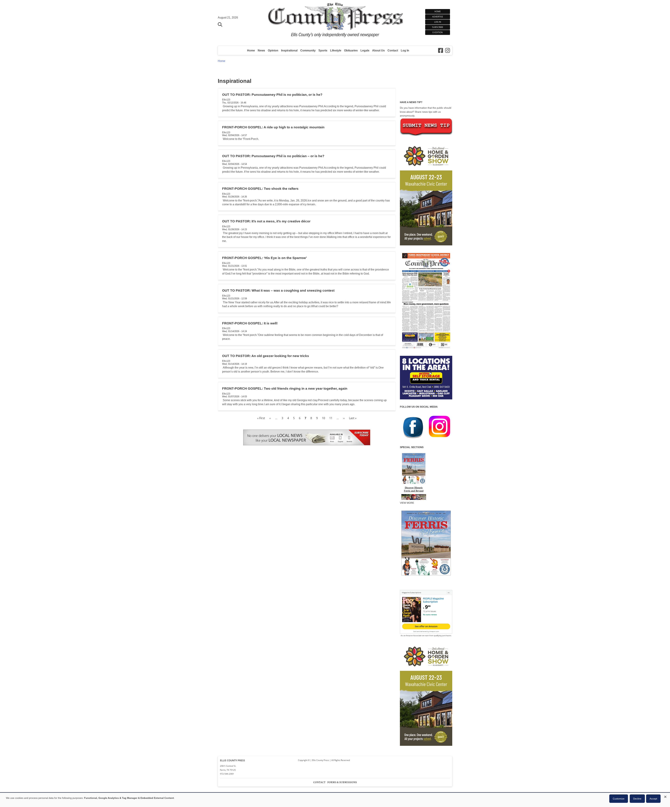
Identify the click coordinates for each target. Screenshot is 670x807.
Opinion (273, 50)
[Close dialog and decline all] (665, 796)
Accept (653, 798)
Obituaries (351, 50)
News (261, 50)
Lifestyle (335, 50)
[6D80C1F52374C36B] (426, 575)
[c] (426, 693)
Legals (364, 50)
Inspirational (289, 50)
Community (308, 50)
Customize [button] (618, 798)
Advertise (437, 16)
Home (437, 11)
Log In (437, 21)
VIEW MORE (407, 502)
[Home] (335, 21)
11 (330, 418)
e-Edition (438, 32)
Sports (322, 50)
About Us (378, 50)
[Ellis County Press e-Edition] (426, 349)
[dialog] (335, 800)
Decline (637, 798)
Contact (393, 50)
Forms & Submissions (342, 782)
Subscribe (437, 27)
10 (323, 418)
